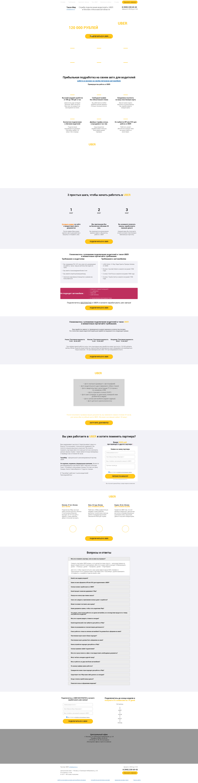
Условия (62, 2)
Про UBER (94, 2)
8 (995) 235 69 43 (129, 7)
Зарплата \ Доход (83, 2)
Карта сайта (137, 780)
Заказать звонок (130, 2)
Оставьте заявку (68, 224)
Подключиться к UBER (99, 36)
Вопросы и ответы (106, 2)
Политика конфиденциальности (120, 479)
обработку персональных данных (124, 472)
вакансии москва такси (121, 780)
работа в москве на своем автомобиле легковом (71, 780)
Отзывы (116, 2)
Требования (71, 2)
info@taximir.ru (71, 9)
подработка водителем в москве (100, 780)
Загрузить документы (99, 423)
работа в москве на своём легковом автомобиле (99, 81)
